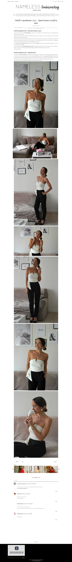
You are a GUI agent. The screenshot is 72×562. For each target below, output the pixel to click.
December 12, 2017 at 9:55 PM (25, 493)
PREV (17, 461)
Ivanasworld (19, 493)
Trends (26, 14)
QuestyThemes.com (37, 560)
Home (9, 1)
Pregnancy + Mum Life (36, 14)
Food (54, 14)
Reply (56, 491)
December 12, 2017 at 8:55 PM (31, 483)
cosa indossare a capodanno (26, 27)
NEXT (55, 461)
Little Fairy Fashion (20, 503)
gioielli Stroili (34, 27)
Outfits (17, 14)
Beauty (22, 14)
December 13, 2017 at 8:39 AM (28, 503)
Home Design (43, 14)
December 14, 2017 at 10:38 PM (27, 513)
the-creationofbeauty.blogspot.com (22, 488)
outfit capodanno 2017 (50, 27)
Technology (49, 14)
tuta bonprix (35, 28)
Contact (16, 1)
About (13, 1)
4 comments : (41, 28)
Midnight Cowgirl (20, 513)
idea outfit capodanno (42, 27)
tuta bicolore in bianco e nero (28, 46)
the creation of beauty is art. (22, 483)
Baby (29, 14)
